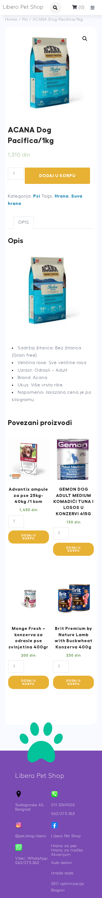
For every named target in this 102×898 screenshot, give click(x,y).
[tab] (24, 222)
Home (11, 19)
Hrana (62, 196)
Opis (23, 222)
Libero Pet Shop (23, 7)
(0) (81, 7)
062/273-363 (63, 814)
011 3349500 (63, 805)
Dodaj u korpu (57, 176)
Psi (25, 19)
